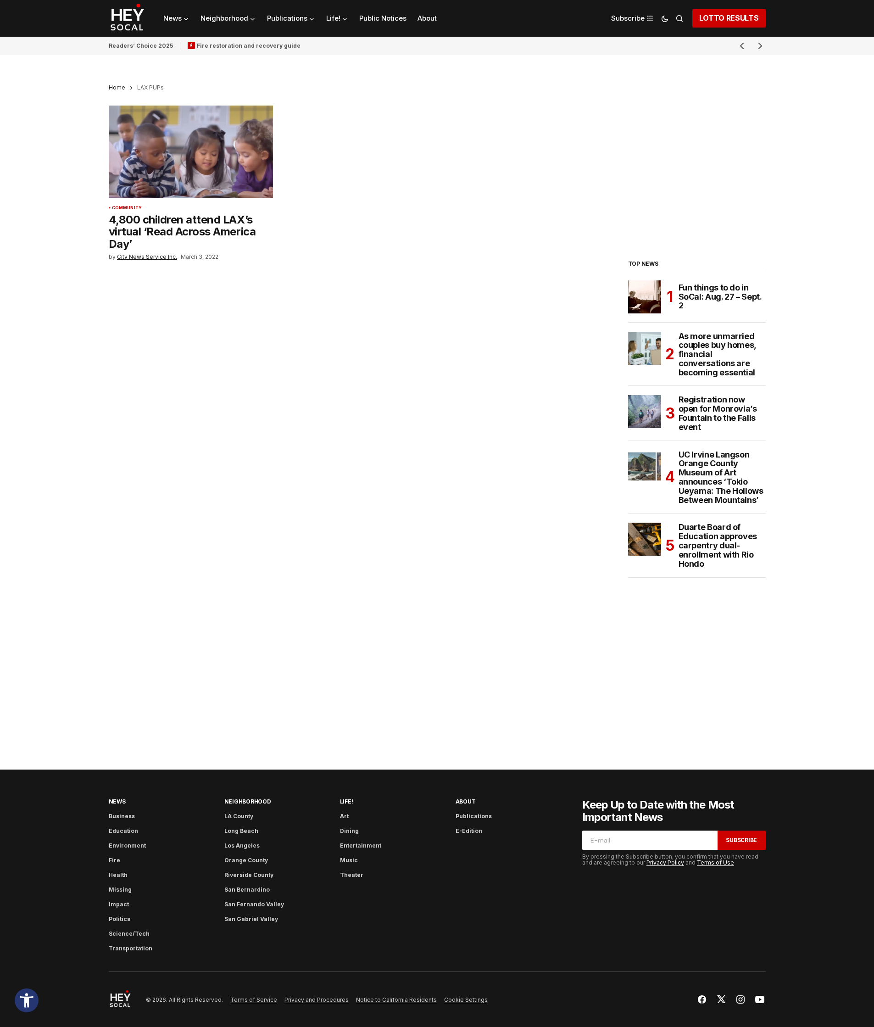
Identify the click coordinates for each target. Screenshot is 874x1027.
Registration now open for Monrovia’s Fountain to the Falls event (718, 413)
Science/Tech (129, 933)
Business (122, 816)
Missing (120, 889)
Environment (127, 845)
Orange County (246, 860)
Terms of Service (253, 999)
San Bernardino (247, 889)
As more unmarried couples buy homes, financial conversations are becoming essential (718, 354)
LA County (238, 816)
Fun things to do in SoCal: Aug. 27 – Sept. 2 (720, 297)
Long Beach (241, 830)
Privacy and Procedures (316, 999)
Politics (119, 918)
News (117, 801)
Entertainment (360, 845)
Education (123, 830)
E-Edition (469, 830)
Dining (349, 830)
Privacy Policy (665, 862)
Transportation (130, 948)
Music (349, 860)
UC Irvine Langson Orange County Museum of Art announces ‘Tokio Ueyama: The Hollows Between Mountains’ (721, 477)
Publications (474, 816)
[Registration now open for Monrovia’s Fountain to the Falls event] (644, 411)
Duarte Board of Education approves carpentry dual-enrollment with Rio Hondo (718, 545)
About (466, 801)
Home (117, 87)
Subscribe (741, 840)
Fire (114, 860)
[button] (27, 1000)
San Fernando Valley (254, 904)
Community (127, 208)
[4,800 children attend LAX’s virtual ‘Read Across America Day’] (191, 152)
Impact (119, 904)
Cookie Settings (466, 999)
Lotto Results (729, 17)
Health (118, 874)
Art (344, 816)
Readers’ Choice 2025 (141, 45)
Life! (346, 801)
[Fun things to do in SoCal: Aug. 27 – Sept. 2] (644, 296)
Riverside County (248, 874)
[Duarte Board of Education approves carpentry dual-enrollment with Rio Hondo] (644, 539)
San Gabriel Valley (251, 918)
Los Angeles (242, 845)
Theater (351, 874)
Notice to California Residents (396, 999)
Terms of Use (715, 862)
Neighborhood (247, 801)
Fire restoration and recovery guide (249, 45)
